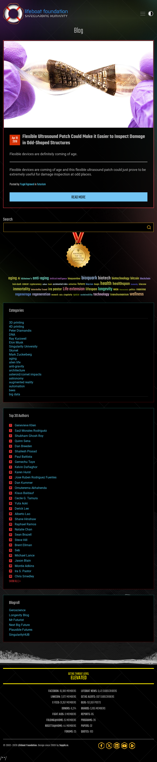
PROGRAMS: (87, 720)
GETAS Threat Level (78, 676)
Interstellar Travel (39, 289)
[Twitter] (109, 745)
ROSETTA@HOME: (54, 726)
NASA (116, 289)
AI (19, 279)
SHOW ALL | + (15, 581)
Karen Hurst (23, 472)
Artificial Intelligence (58, 279)
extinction (73, 284)
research (54, 295)
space (76, 294)
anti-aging (41, 278)
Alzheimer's (26, 278)
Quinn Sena (22, 441)
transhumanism (119, 294)
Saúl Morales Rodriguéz (31, 430)
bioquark (89, 278)
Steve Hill (21, 540)
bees (12, 390)
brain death (16, 284)
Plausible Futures (20, 629)
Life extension (74, 289)
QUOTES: (85, 731)
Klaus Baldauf (24, 493)
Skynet (13, 350)
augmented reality (21, 382)
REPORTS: (86, 714)
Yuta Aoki (21, 503)
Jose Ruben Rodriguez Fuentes (35, 477)
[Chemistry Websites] (78, 251)
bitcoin (134, 279)
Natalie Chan (23, 529)
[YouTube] (124, 745)
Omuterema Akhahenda (31, 488)
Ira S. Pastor (23, 571)
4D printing (16, 326)
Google (96, 284)
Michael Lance (24, 555)
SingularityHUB (19, 634)
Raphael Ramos (25, 524)
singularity (68, 295)
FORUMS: (69, 731)
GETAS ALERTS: (88, 696)
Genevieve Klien (25, 425)
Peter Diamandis (20, 330)
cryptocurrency (36, 284)
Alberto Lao (22, 514)
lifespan (91, 289)
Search (149, 227)
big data (14, 394)
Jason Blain (23, 560)
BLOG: (84, 702)
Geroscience (17, 610)
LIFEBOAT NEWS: (89, 691)
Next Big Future (19, 625)
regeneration (41, 294)
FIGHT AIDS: (58, 714)
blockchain (145, 278)
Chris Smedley (24, 576)
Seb (17, 550)
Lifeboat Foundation (27, 745)
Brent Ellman (23, 545)
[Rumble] (132, 745)
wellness (137, 294)
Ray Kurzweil (17, 338)
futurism (41, 184)
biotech (104, 278)
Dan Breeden (23, 446)
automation (17, 386)
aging (12, 278)
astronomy (16, 378)
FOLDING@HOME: (54, 720)
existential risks (60, 284)
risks (61, 295)
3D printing (16, 322)
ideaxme (142, 284)
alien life (14, 362)
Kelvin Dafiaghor (26, 467)
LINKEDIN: (55, 696)
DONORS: (66, 708)
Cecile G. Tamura (26, 498)
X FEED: (56, 702)
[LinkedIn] (117, 745)
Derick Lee (22, 508)
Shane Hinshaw (25, 519)
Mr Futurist (16, 620)
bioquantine (74, 278)
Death (50, 284)
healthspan (121, 283)
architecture (17, 370)
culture (45, 284)
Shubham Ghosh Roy (29, 436)
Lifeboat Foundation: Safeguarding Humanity (69, 13)
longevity (105, 289)
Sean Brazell (23, 534)
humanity (134, 284)
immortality (21, 289)
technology (101, 294)
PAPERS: (85, 726)
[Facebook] (101, 745)
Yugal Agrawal (27, 184)
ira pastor (55, 289)
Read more (78, 197)
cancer (25, 284)
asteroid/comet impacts (25, 374)
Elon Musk (16, 342)
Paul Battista (23, 457)
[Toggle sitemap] (142, 13)
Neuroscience (123, 290)
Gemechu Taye (25, 462)
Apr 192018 (15, 139)
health (106, 283)
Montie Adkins (24, 566)
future (81, 284)
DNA (12, 334)
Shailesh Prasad (26, 451)
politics (132, 290)
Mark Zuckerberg (20, 354)
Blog (78, 30)
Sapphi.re (63, 745)
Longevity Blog (19, 615)
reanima (141, 289)
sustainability (86, 295)
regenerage (23, 294)
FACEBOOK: (53, 691)
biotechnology (120, 279)
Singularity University (23, 346)
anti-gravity (16, 366)
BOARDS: (85, 708)
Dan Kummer (24, 483)
